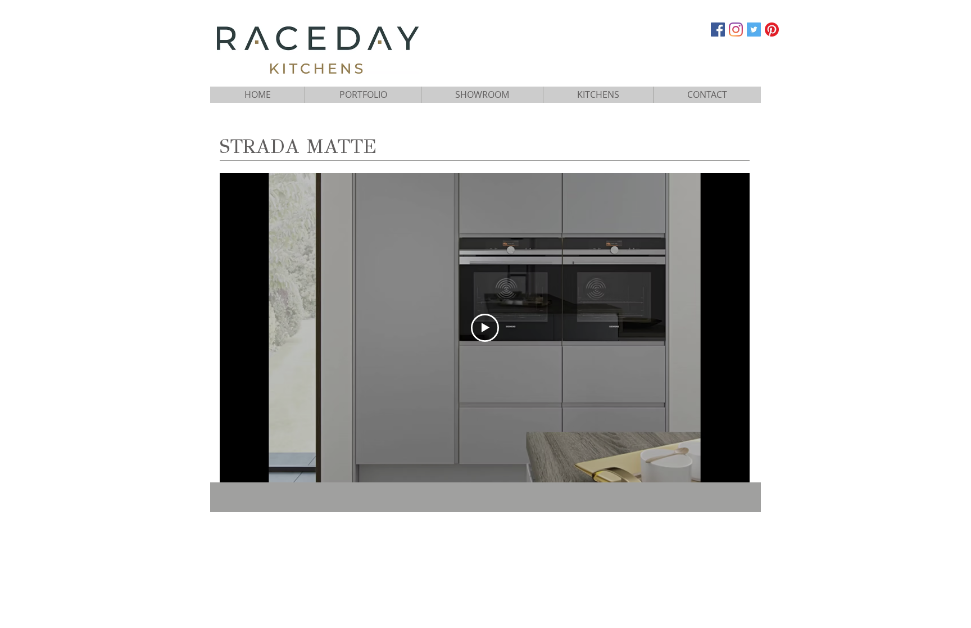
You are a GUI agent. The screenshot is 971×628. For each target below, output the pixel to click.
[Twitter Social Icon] (754, 29)
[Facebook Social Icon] (718, 29)
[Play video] (485, 328)
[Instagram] (736, 29)
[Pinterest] (772, 29)
